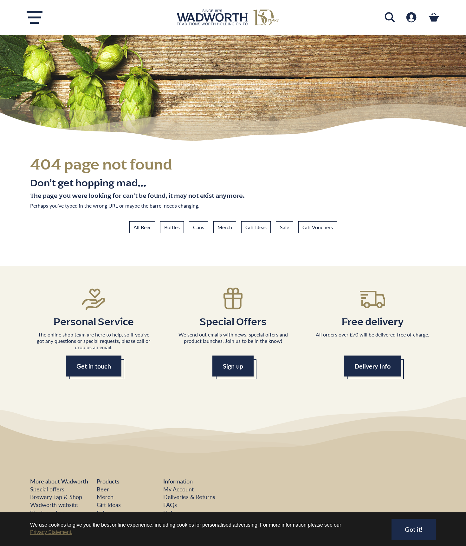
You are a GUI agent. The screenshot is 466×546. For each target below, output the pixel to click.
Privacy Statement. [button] (51, 532)
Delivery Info (372, 366)
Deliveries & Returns (189, 497)
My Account (178, 489)
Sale (284, 227)
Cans (198, 227)
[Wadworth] (233, 17)
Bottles (172, 227)
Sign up (233, 366)
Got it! (414, 529)
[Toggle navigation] (34, 17)
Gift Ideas (256, 227)
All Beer (142, 227)
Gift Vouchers (317, 227)
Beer (103, 489)
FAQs (170, 505)
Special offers (47, 489)
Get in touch (93, 366)
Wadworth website (54, 505)
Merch (224, 227)
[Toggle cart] (434, 17)
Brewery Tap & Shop (56, 497)
